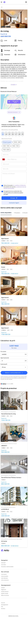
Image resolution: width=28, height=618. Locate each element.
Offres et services (5, 595)
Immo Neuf (3, 564)
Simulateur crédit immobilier (7, 566)
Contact (3, 587)
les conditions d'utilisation (19, 185)
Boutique (3, 608)
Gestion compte (4, 593)
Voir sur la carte (15, 101)
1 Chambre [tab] (17, 212)
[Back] (2, 7)
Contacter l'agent (14, 203)
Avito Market (4, 574)
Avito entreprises (5, 580)
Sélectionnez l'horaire (6, 138)
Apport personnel (5, 358)
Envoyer (13, 198)
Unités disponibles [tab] (6, 212)
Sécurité (3, 602)
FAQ (2, 606)
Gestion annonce (4, 591)
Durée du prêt (4, 364)
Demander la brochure (13, 112)
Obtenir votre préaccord (13, 372)
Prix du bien (3, 351)
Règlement (3, 589)
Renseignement (4, 604)
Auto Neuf (3, 562)
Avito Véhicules (4, 578)
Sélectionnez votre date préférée (9, 129)
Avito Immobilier (4, 576)
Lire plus (13, 84)
